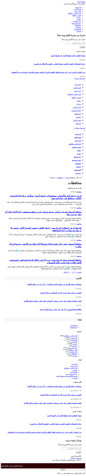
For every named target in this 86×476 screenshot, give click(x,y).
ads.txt (79, 31)
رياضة (79, 17)
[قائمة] (84, 130)
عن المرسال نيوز (71, 374)
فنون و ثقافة (76, 15)
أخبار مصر (77, 11)
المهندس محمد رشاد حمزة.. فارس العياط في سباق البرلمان (60, 293)
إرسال (62, 469)
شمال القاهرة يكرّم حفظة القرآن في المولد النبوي (68, 56)
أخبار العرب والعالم (74, 13)
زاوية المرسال (76, 23)
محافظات (77, 25)
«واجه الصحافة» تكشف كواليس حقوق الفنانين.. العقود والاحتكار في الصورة (59, 64)
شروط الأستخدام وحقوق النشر (66, 376)
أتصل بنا (74, 378)
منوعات (78, 27)
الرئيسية (78, 7)
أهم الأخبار (77, 9)
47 (68, 272)
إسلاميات (74, 342)
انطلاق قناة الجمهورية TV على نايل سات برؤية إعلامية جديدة (60, 309)
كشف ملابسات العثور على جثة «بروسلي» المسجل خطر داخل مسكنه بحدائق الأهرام (52, 301)
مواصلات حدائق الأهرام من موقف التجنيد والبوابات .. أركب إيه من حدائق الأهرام (54, 284)
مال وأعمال (77, 21)
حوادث (78, 19)
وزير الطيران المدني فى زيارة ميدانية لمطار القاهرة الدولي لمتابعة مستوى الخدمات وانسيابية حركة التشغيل (48, 72)
